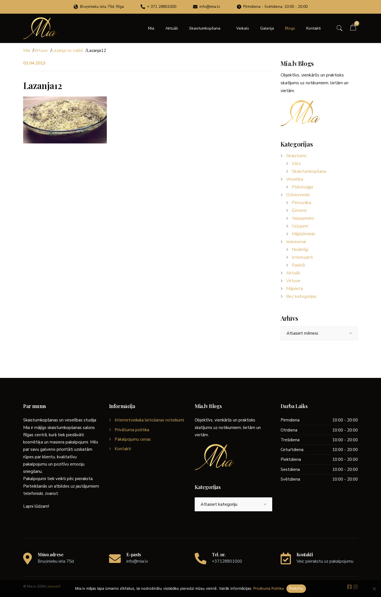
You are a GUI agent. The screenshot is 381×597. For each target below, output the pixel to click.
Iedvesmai (296, 242)
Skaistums (296, 156)
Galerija (267, 28)
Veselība (294, 179)
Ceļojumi (300, 226)
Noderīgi (300, 249)
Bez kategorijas (301, 296)
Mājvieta (294, 289)
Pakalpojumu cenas (133, 439)
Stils (296, 163)
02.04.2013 (34, 63)
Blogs (290, 28)
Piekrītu (296, 588)
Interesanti (302, 257)
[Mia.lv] (40, 28)
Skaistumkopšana (204, 28)
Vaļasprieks (303, 218)
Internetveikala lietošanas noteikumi (149, 420)
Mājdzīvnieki (303, 234)
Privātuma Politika (268, 588)
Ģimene (299, 210)
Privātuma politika (132, 430)
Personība (301, 203)
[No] (374, 588)
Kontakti (313, 28)
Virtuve (41, 50)
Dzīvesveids (298, 195)
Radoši (298, 265)
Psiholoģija (302, 187)
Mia (151, 28)
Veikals (242, 28)
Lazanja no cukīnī (67, 50)
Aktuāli (171, 28)
